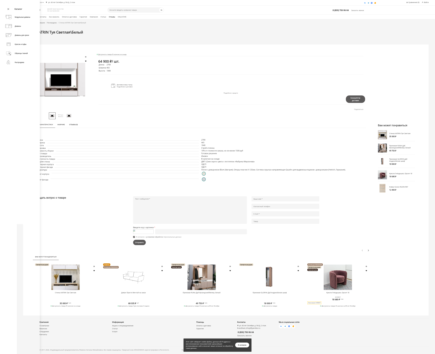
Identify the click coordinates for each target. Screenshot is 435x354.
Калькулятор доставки (355, 99)
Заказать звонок (357, 10)
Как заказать (54, 17)
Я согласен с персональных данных (158, 237)
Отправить (139, 242)
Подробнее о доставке (125, 87)
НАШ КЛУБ (122, 17)
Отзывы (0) (73, 125)
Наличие (61, 125)
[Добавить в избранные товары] (94, 270)
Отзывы (112, 17)
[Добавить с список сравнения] (94, 266)
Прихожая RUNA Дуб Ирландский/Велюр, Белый (201, 293)
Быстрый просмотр (65, 277)
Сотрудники (44, 331)
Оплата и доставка (69, 17)
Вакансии (43, 329)
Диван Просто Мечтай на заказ (133, 293)
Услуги (114, 331)
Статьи (103, 17)
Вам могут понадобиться (46, 257)
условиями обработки (154, 237)
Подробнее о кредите (231, 93)
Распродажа (52, 23)
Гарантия (83, 17)
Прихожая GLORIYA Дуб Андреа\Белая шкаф (270, 293)
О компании (44, 326)
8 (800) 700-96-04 (341, 10)
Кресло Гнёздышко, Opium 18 (337, 293)
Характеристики (46, 125)
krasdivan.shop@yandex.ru (248, 328)
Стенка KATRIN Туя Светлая (65, 293)
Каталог (18, 9)
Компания (94, 17)
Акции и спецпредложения (122, 326)
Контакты (42, 17)
